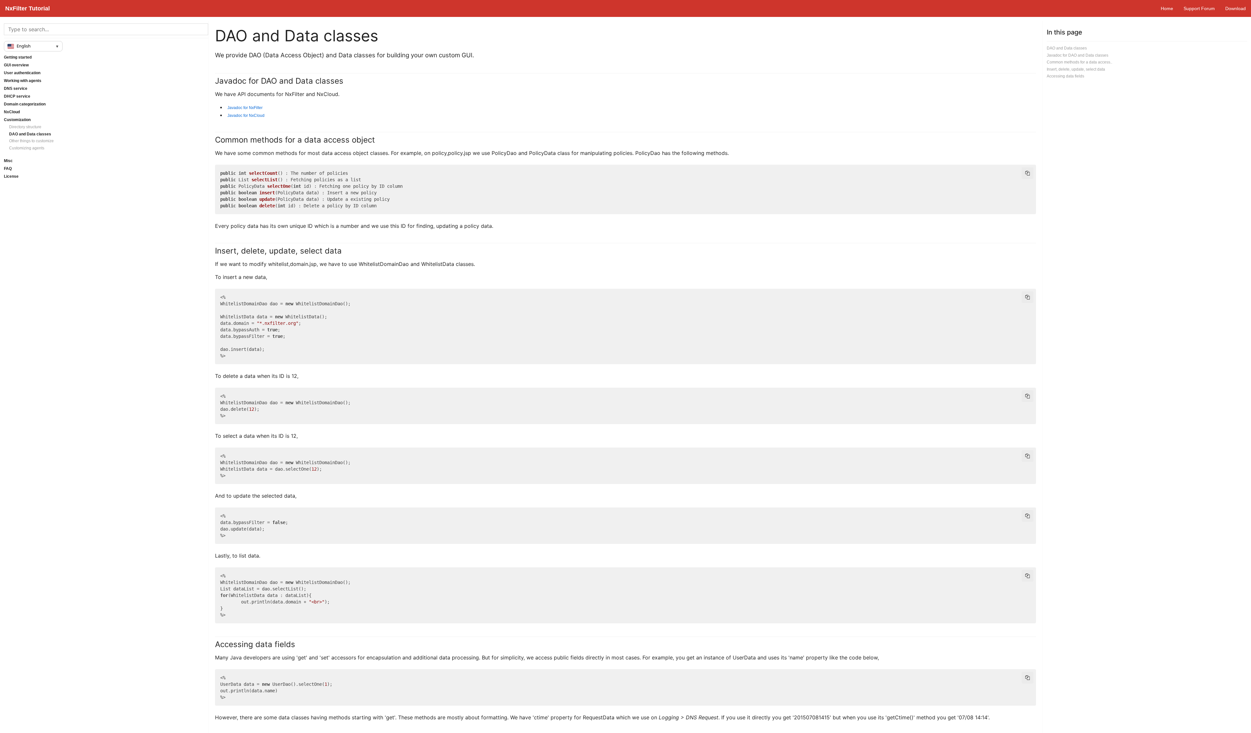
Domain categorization (25, 104)
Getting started (18, 57)
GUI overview (16, 65)
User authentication (22, 73)
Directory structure (25, 127)
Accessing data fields (1065, 76)
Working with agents (22, 80)
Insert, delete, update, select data (1076, 69)
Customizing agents (26, 148)
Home (1167, 8)
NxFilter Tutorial (27, 8)
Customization (17, 120)
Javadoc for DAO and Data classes (1077, 55)
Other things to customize (31, 141)
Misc (8, 161)
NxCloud (12, 112)
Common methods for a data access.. (1079, 62)
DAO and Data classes (30, 134)
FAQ (8, 168)
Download (1235, 8)
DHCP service (17, 96)
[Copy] (1027, 173)
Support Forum (1199, 8)
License (11, 176)
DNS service (15, 88)
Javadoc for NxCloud (246, 115)
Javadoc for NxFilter (245, 107)
